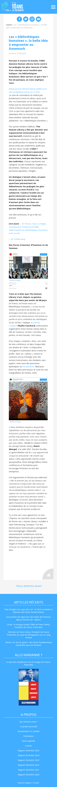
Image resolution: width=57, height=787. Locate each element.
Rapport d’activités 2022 (28, 765)
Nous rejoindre (28, 741)
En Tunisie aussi (18, 239)
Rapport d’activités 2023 (28, 760)
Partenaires (28, 736)
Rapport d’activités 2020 (28, 774)
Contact (28, 745)
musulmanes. (28, 366)
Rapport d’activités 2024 (28, 755)
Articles (9, 25)
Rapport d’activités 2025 (28, 750)
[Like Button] (47, 573)
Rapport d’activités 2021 (28, 769)
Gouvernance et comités (29, 731)
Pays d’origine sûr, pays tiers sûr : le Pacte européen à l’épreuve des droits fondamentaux (28, 610)
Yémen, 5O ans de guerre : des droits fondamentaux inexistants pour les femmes (28, 643)
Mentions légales (24, 783)
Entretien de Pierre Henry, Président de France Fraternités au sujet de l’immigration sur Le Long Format (28, 635)
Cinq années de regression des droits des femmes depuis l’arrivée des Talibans (28, 618)
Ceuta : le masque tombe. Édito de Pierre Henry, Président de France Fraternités (28, 626)
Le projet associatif (28, 726)
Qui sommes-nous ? (28, 721)
